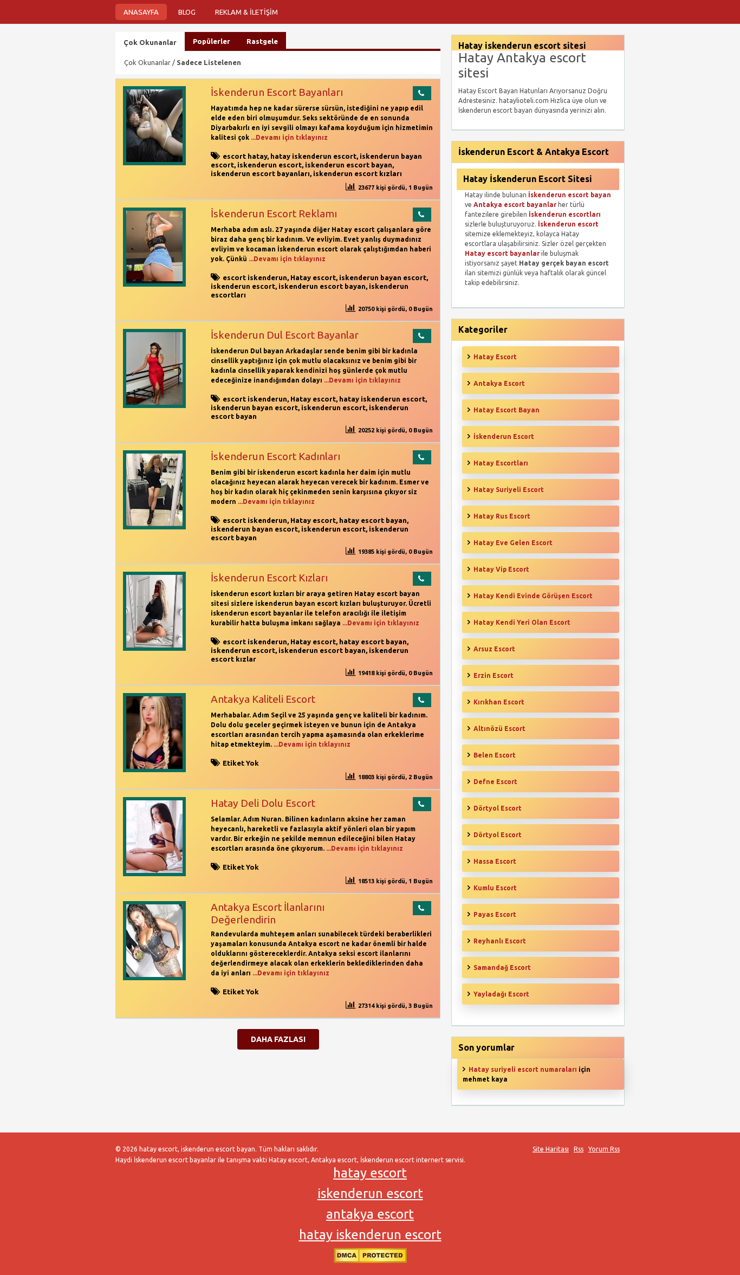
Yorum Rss (604, 1149)
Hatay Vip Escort (501, 569)
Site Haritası (551, 1149)
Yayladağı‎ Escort (501, 994)
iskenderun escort (269, 165)
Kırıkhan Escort (498, 702)
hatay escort (370, 1173)
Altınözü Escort (499, 728)
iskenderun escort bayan (348, 165)
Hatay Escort (495, 356)
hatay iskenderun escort (313, 156)
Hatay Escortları (500, 463)
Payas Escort (494, 914)
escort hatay (245, 156)
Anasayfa (141, 12)
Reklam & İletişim (246, 12)
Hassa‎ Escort (494, 861)
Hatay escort (313, 277)
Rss (578, 1149)
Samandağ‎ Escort (502, 967)
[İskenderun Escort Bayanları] (154, 162)
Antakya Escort (499, 383)
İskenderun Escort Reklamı (274, 213)
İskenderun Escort (503, 436)
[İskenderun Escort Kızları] (154, 648)
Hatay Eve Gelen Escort (513, 542)
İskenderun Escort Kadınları (275, 456)
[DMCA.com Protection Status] (370, 1260)
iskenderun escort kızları (357, 173)
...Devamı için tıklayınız (288, 137)
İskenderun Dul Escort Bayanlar (285, 335)
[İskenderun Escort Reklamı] (154, 284)
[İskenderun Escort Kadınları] (154, 526)
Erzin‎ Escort (493, 675)
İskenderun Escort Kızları (269, 578)
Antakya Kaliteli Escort (263, 699)
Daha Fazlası (278, 1039)
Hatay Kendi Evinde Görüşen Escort (533, 595)
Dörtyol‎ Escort (497, 834)
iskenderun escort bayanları (260, 173)
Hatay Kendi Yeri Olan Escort (521, 622)
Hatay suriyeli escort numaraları (523, 1069)
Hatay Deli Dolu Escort (263, 803)
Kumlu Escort (495, 887)
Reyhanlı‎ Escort (499, 940)
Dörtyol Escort (497, 808)
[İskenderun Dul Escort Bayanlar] (154, 405)
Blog (187, 12)
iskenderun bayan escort (382, 277)
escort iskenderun (255, 277)
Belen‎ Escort (494, 755)
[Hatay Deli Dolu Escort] (154, 873)
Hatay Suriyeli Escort (508, 489)
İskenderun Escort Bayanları (277, 92)
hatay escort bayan (373, 520)
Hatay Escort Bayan (506, 409)
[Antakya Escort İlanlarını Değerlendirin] (154, 977)
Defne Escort (495, 781)
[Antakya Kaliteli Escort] (154, 769)
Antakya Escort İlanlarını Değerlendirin (267, 913)
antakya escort (370, 1214)
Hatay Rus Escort (501, 516)
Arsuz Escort (494, 648)
